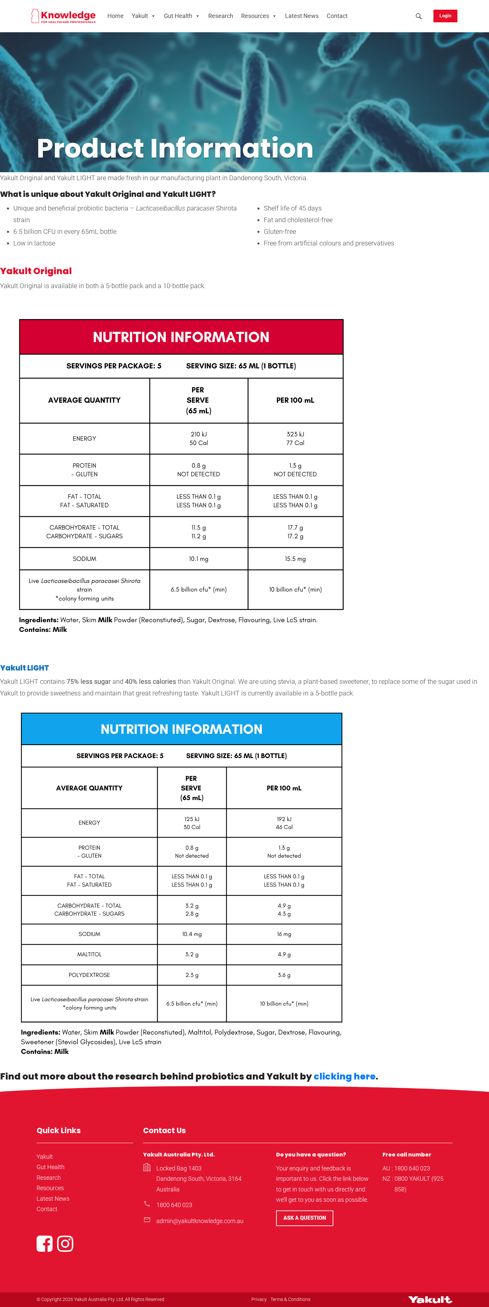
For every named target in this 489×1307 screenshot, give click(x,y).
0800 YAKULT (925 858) (419, 1184)
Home (115, 15)
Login (445, 15)
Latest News (302, 15)
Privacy (259, 1299)
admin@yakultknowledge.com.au (200, 1220)
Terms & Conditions (290, 1299)
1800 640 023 (174, 1204)
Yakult (140, 15)
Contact (337, 15)
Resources (255, 15)
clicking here (345, 1076)
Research (220, 15)
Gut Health (178, 15)
